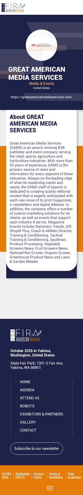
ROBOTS (27, 406)
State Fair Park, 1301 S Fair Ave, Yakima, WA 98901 (36, 365)
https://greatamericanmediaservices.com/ (41, 97)
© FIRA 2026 (6, 475)
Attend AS (29, 398)
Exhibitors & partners (41, 414)
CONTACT (28, 430)
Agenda (27, 390)
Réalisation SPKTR (22, 475)
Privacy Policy (39, 475)
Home (25, 382)
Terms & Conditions (56, 475)
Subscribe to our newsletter (36, 448)
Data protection (74, 475)
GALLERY (28, 422)
